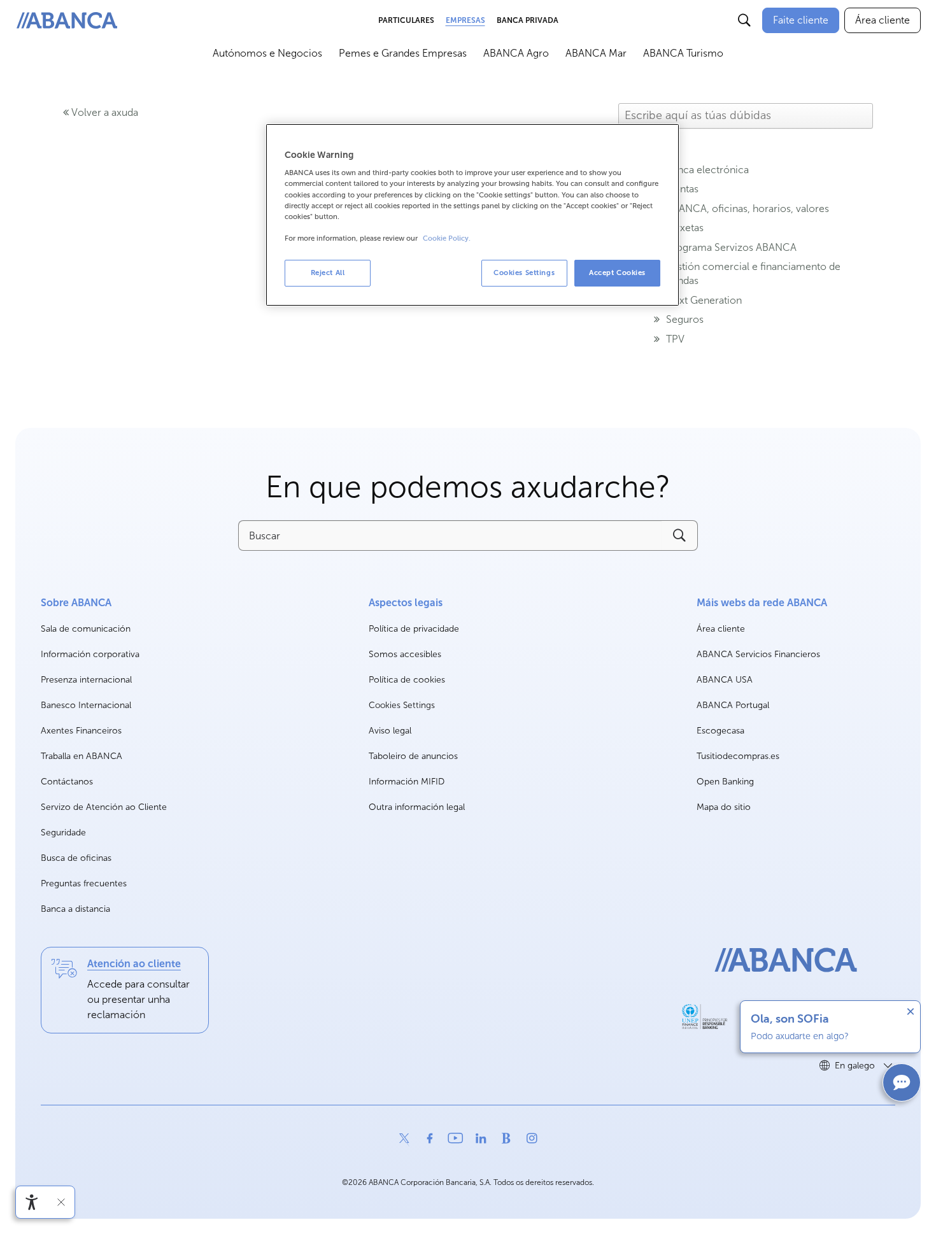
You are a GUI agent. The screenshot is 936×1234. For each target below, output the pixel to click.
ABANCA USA (725, 680)
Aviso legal (390, 730)
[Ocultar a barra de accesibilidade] (61, 1202)
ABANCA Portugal (733, 706)
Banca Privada (527, 20)
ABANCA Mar (596, 53)
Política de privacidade (414, 628)
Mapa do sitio (724, 807)
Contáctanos (67, 781)
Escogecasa (720, 731)
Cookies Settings (402, 705)
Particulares (406, 20)
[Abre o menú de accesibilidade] (32, 1202)
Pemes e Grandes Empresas (403, 53)
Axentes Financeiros (81, 730)
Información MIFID (406, 781)
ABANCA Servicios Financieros (758, 655)
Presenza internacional (86, 679)
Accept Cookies (617, 272)
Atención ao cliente (134, 964)
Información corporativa (90, 655)
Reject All (328, 272)
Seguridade (63, 832)
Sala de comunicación (86, 629)
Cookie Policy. (447, 238)
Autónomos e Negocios (267, 53)
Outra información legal (417, 807)
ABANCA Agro (516, 53)
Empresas (465, 20)
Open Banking (725, 782)
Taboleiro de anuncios (413, 756)
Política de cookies (407, 679)
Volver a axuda (103, 112)
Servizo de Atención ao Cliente (104, 807)
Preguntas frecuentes (84, 883)
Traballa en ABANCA (81, 757)
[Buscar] (744, 20)
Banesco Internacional (86, 706)
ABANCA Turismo (683, 53)
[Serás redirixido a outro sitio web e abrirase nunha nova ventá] (704, 1017)
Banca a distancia (75, 909)
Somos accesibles (405, 654)
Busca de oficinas (76, 858)
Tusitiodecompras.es (738, 757)
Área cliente (721, 629)
